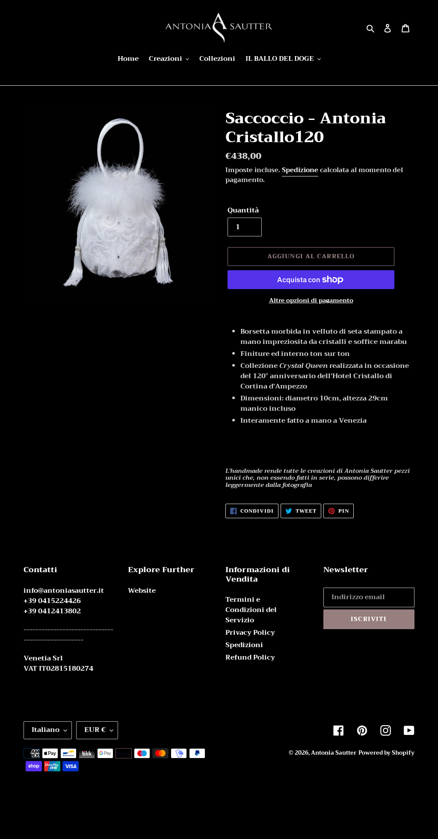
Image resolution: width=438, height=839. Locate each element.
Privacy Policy (250, 633)
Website (142, 591)
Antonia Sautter (334, 753)
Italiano (45, 730)
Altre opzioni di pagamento (311, 300)
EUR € (95, 730)
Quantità (243, 210)
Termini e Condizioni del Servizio (251, 610)
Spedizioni (244, 645)
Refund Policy (250, 657)
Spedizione (300, 170)
